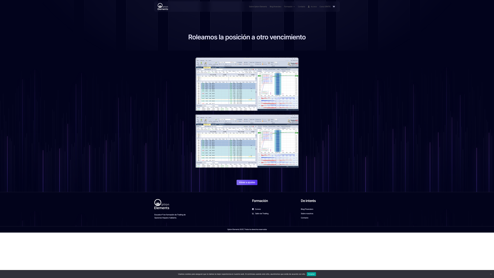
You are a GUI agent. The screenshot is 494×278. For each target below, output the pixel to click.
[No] (490, 274)
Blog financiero (275, 6)
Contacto (301, 6)
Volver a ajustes (247, 182)
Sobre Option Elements (258, 6)
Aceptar (311, 274)
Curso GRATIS (325, 6)
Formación (288, 6)
